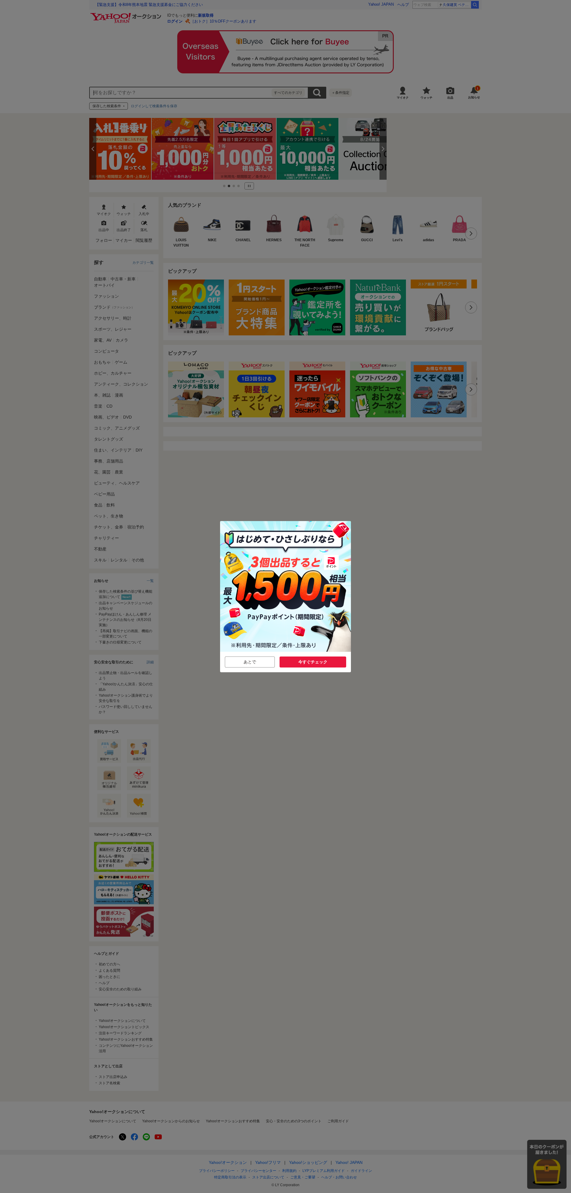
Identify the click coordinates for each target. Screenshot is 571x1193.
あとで (250, 661)
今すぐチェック (312, 661)
